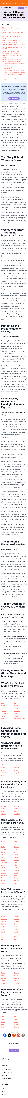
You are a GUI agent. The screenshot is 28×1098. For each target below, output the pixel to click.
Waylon (16, 773)
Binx (2, 1017)
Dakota (3, 978)
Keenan (16, 860)
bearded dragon (19, 719)
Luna (3, 1022)
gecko (16, 708)
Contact (4, 1094)
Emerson (4, 919)
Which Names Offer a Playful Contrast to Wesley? (13, 78)
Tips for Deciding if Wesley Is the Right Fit (13, 48)
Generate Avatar (6, 1075)
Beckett (16, 983)
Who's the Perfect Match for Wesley (12, 56)
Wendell (17, 811)
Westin (3, 806)
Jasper (16, 857)
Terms (4, 1088)
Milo (15, 865)
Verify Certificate (7, 1072)
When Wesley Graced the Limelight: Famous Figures (11, 41)
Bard (2, 844)
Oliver (16, 937)
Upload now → (14, 1050)
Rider (3, 975)
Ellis (15, 926)
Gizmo (3, 1027)
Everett (3, 924)
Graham (16, 924)
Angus (16, 842)
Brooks (16, 921)
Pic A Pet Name (18, 1059)
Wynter (16, 770)
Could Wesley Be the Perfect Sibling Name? (14, 70)
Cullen (16, 849)
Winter (3, 767)
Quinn (16, 873)
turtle (3, 706)
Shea (3, 880)
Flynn (16, 1022)
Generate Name (6, 1069)
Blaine (3, 847)
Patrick (3, 870)
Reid (2, 929)
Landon (3, 983)
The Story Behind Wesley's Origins (11, 29)
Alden (3, 842)
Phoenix (16, 870)
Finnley (16, 975)
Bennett (16, 929)
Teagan (16, 880)
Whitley (3, 773)
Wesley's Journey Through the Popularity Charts (12, 33)
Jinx (2, 1019)
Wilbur (3, 814)
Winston (17, 814)
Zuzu (15, 1017)
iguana (3, 711)
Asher (16, 981)
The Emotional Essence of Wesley (13, 45)
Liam (2, 937)
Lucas (3, 865)
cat (15, 703)
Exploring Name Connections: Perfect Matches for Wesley (12, 60)
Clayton (4, 849)
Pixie (15, 1019)
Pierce (3, 873)
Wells (3, 811)
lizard (3, 708)
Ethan (16, 939)
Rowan (3, 878)
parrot (3, 721)
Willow (3, 765)
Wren (3, 770)
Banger (16, 1027)
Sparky (16, 1024)
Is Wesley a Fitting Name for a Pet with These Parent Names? (14, 67)
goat (2, 719)
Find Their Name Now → (14, 98)
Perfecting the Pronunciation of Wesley (13, 37)
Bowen (16, 847)
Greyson (17, 934)
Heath (3, 857)
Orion (3, 981)
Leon (15, 862)
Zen (15, 883)
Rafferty (4, 875)
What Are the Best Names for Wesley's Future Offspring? (14, 64)
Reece (16, 875)
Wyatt (16, 765)
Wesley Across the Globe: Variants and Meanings (11, 52)
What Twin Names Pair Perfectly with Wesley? (14, 72)
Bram (3, 973)
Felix (2, 855)
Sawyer (16, 878)
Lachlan (4, 862)
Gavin (16, 855)
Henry (3, 939)
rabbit (16, 713)
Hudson (16, 919)
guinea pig (4, 713)
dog (2, 703)
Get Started (23, 3)
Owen (16, 867)
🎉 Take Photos (6, 1078)
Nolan (3, 867)
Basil (15, 844)
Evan (15, 852)
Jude (3, 860)
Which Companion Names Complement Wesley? (13, 75)
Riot (2, 1024)
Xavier (3, 883)
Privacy (4, 1091)
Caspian (17, 978)
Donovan (4, 852)
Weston (16, 767)
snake (16, 706)
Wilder (3, 775)
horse (3, 716)
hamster (17, 711)
